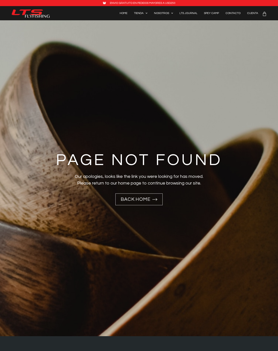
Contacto (233, 13)
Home (123, 13)
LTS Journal (188, 13)
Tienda (138, 13)
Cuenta (252, 13)
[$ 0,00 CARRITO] (264, 14)
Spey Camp (211, 13)
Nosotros (161, 13)
